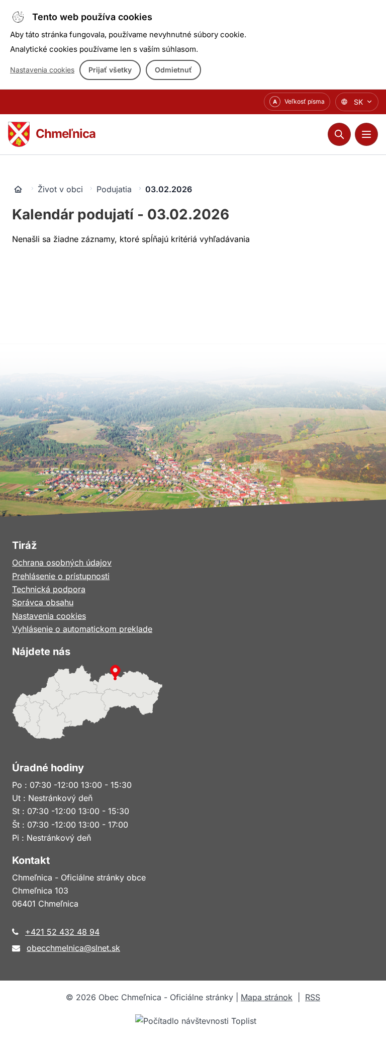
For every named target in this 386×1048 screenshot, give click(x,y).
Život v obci (60, 189)
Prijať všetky (110, 69)
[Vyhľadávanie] (339, 134)
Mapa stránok (267, 997)
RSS (312, 997)
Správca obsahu (42, 602)
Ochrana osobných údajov (62, 562)
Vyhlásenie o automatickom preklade (82, 629)
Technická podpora (48, 589)
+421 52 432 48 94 (62, 932)
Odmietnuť (173, 69)
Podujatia (114, 189)
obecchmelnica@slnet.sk (73, 948)
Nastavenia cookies (42, 69)
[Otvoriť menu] (366, 134)
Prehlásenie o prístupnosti (61, 576)
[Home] (18, 189)
